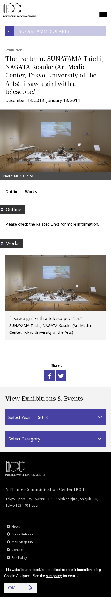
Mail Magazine (23, 542)
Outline (12, 191)
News (16, 526)
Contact (17, 550)
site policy (54, 575)
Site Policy (19, 557)
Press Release (22, 534)
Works (31, 191)
